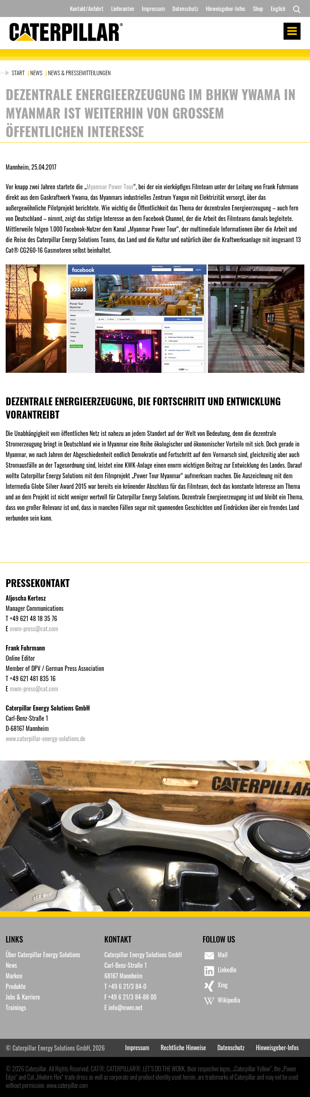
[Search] (295, 8)
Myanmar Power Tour (110, 186)
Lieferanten (122, 8)
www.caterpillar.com (67, 1085)
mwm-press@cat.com (34, 628)
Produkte (16, 986)
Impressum (153, 8)
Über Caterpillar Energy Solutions (43, 954)
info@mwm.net (125, 1007)
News (36, 72)
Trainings (16, 1007)
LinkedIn (227, 969)
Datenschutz (185, 8)
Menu (292, 31)
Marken (14, 975)
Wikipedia (229, 999)
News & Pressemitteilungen (79, 72)
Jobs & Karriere (23, 996)
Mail (223, 954)
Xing (223, 984)
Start (19, 72)
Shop (258, 8)
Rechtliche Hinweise (183, 1047)
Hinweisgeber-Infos (225, 8)
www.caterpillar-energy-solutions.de (45, 738)
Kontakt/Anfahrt (87, 8)
